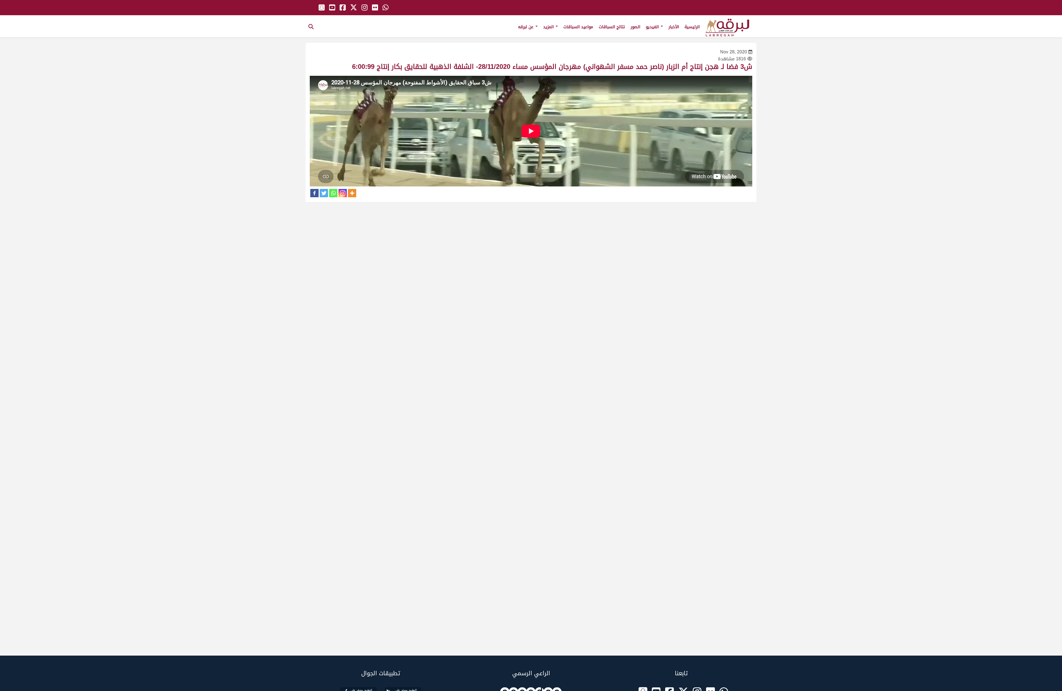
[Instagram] (343, 193)
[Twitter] (324, 193)
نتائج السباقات (612, 27)
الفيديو (653, 27)
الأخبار (673, 27)
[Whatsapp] (333, 193)
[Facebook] (314, 193)
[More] (352, 193)
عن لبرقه (526, 27)
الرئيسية (692, 27)
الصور (635, 27)
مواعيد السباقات (578, 27)
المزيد (549, 27)
